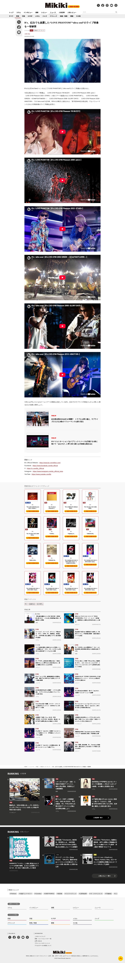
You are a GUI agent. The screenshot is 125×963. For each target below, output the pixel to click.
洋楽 (23, 16)
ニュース (53, 12)
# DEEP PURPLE (49, 893)
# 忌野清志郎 (83, 893)
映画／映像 (63, 16)
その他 (78, 16)
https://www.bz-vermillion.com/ (49, 463)
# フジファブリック (70, 893)
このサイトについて (40, 936)
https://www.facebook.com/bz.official (45, 466)
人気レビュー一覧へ (104, 876)
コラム (18, 12)
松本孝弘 (40, 604)
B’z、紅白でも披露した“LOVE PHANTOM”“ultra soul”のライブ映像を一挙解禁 (72, 766)
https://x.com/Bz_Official (35, 468)
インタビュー (28, 12)
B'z (26, 604)
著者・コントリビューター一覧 (43, 938)
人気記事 (62, 12)
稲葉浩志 (32, 604)
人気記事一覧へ (98, 817)
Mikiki (25, 766)
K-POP (30, 16)
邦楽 (17, 16)
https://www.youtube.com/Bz (41, 474)
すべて (11, 16)
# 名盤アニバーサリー (25, 893)
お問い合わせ (38, 941)
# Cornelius (38, 893)
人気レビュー (72, 12)
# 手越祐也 (108, 893)
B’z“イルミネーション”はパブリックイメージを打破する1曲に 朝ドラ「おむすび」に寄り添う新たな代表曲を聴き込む (74, 443)
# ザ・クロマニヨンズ (96, 893)
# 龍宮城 (59, 893)
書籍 (71, 16)
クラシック (53, 16)
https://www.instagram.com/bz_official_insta (48, 471)
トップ (11, 12)
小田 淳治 (27, 34)
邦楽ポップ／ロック (39, 30)
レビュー (44, 12)
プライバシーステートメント (42, 943)
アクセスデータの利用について (43, 945)
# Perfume (13, 893)
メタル (37, 16)
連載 (36, 12)
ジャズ (45, 16)
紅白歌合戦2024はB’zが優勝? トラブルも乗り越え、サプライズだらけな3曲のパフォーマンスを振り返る (74, 420)
